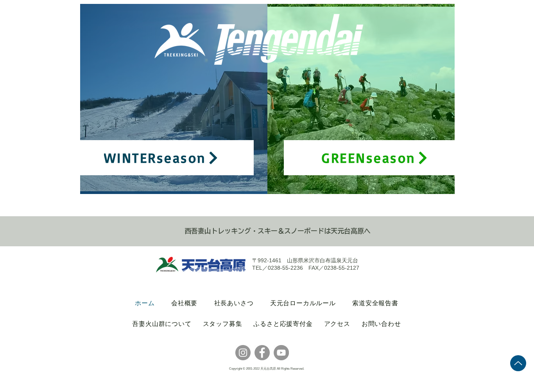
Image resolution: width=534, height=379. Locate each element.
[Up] (518, 363)
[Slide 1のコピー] (178, 182)
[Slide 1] (168, 181)
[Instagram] (243, 352)
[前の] (91, 98)
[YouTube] (281, 352)
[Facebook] (262, 352)
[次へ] (256, 98)
